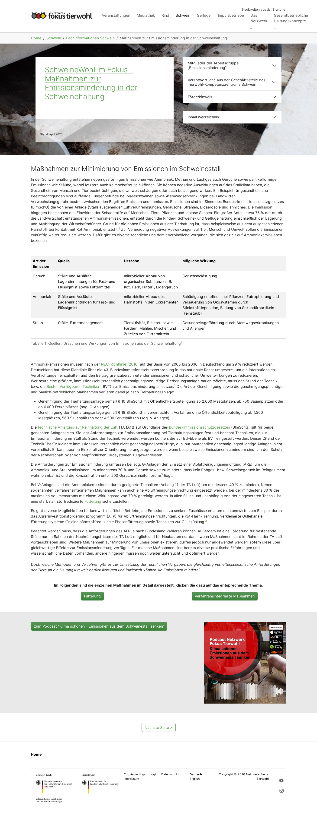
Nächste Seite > (159, 727)
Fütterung (92, 501)
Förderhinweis (200, 97)
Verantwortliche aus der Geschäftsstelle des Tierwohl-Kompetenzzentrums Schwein (226, 82)
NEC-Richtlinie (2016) (120, 364)
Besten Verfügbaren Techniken (73, 386)
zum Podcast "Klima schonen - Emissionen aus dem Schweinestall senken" (99, 626)
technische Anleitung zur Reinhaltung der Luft (78, 427)
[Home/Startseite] (62, 15)
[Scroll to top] (306, 804)
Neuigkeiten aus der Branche (263, 9)
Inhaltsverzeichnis (203, 117)
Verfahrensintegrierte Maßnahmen (225, 596)
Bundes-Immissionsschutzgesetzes (199, 427)
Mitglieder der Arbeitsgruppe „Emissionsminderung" (213, 65)
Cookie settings (135, 774)
